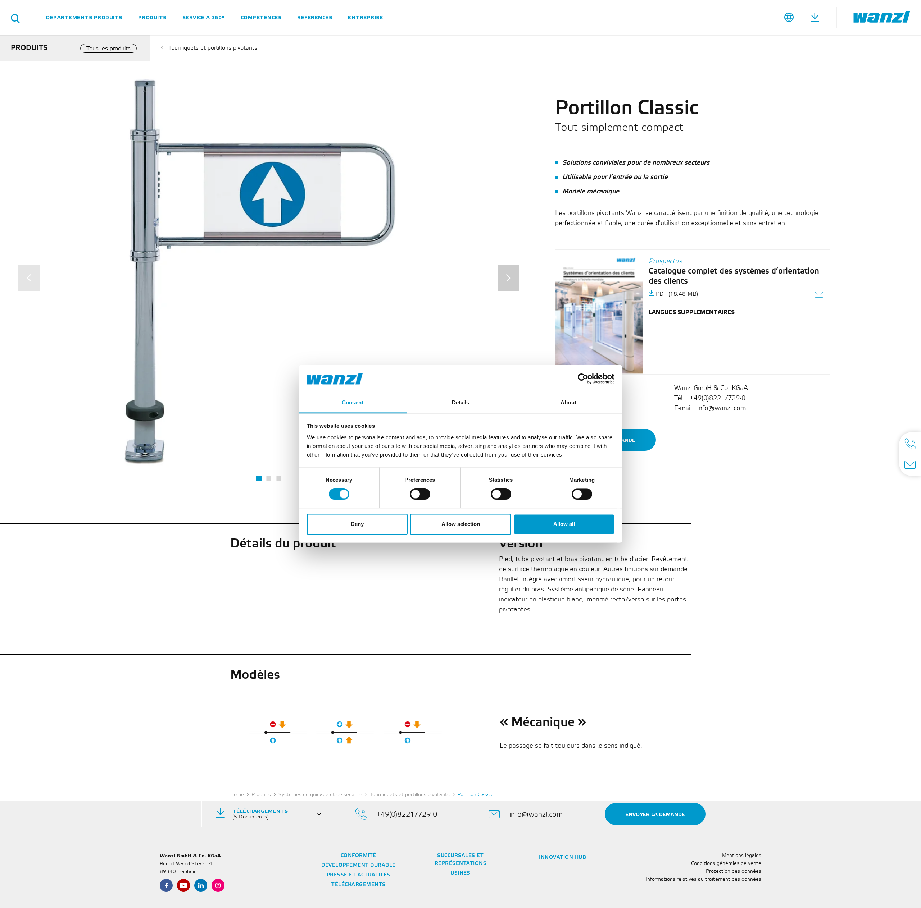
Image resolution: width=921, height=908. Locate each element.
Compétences (261, 17)
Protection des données (733, 871)
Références (314, 17)
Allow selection (460, 524)
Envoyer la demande (655, 814)
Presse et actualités (358, 875)
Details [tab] (460, 402)
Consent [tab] (352, 402)
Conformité (358, 855)
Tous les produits (108, 48)
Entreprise (365, 17)
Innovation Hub (562, 857)
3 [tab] (278, 478)
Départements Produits (84, 17)
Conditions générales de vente (726, 863)
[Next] (508, 278)
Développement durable (358, 865)
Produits (152, 17)
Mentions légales (741, 855)
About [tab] (568, 402)
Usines (460, 873)
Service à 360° (203, 17)
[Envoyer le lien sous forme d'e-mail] (819, 295)
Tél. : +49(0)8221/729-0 (709, 398)
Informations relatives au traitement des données (703, 879)
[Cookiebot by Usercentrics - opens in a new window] (583, 378)
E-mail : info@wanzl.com (710, 408)
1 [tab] (259, 478)
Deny (357, 524)
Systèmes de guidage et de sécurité (320, 795)
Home (237, 795)
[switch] (420, 494)
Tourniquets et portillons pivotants (212, 48)
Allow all (564, 524)
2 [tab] (268, 478)
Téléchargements (358, 884)
